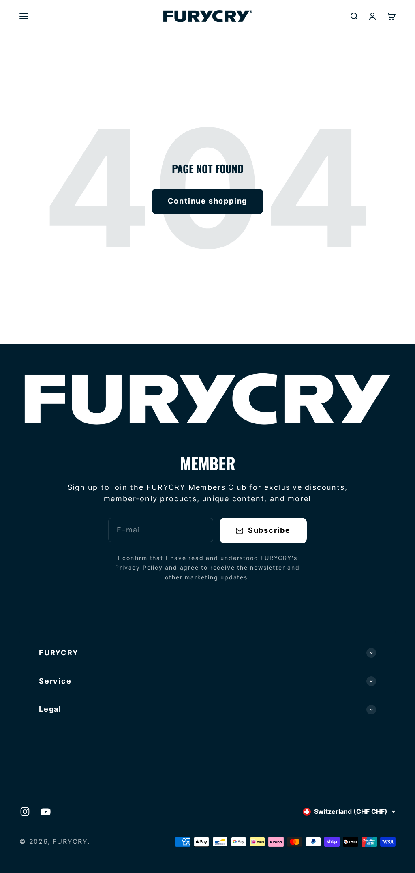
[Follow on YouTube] (45, 811)
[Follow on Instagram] (24, 811)
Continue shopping (208, 201)
